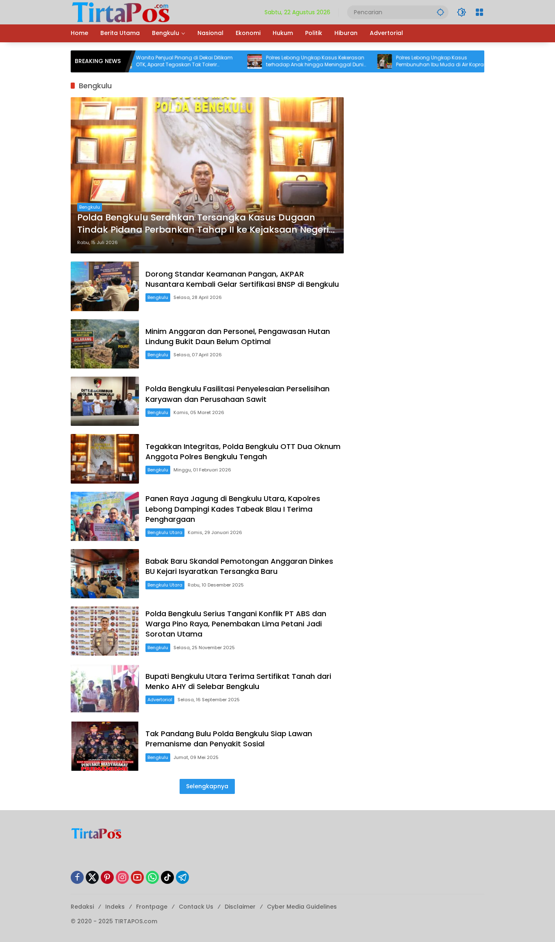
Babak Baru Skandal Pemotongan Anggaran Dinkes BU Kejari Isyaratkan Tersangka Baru (239, 566)
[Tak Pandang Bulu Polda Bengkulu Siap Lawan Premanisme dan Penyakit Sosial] (105, 746)
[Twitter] (92, 877)
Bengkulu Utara (164, 532)
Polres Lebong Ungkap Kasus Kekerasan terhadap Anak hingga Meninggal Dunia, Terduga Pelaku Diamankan (292, 61)
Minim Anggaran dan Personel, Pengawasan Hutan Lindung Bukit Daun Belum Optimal (237, 336)
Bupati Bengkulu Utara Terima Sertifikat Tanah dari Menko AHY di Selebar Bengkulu (238, 681)
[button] (440, 12)
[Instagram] (122, 877)
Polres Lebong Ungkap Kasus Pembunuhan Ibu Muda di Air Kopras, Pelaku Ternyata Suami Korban (417, 61)
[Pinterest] (107, 877)
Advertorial (159, 699)
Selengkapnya (207, 786)
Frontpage (151, 907)
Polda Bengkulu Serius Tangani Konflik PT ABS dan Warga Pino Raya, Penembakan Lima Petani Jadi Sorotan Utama (235, 623)
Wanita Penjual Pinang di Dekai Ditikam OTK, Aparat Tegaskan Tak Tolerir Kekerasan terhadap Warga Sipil (159, 61)
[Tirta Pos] (121, 12)
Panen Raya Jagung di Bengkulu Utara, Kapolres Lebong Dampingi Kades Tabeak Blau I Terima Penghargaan (232, 508)
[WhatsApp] (152, 877)
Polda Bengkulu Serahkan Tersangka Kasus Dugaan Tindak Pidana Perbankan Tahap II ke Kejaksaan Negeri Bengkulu (203, 224)
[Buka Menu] (479, 12)
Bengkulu (89, 207)
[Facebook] (77, 877)
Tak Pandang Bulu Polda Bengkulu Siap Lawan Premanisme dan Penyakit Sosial (228, 738)
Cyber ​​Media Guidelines (302, 907)
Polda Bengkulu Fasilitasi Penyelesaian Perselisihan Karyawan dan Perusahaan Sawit (237, 394)
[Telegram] (182, 877)
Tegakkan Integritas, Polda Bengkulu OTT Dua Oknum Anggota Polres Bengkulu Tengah (242, 451)
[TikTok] (167, 877)
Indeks (115, 907)
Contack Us (196, 907)
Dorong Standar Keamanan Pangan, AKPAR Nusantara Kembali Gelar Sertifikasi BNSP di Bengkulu (242, 279)
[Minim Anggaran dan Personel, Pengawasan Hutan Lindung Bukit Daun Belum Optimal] (105, 344)
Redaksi (82, 907)
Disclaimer (240, 907)
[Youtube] (137, 877)
